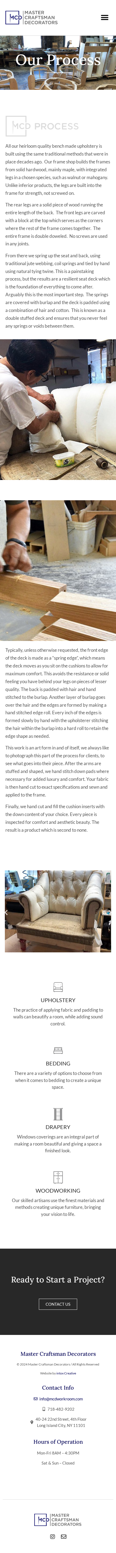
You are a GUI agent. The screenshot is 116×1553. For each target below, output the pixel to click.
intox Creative (66, 1373)
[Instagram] (52, 1536)
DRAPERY (58, 1127)
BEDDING (58, 1063)
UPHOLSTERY (58, 1000)
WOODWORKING (58, 1190)
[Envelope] (63, 1536)
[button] (104, 17)
